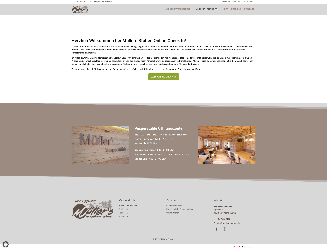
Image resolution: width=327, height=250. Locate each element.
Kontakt (249, 9)
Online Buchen (172, 213)
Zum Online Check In (163, 76)
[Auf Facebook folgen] (217, 229)
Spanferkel (123, 217)
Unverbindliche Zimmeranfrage (179, 209)
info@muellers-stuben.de (228, 223)
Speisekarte (124, 209)
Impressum (249, 2)
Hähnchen (123, 213)
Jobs (225, 9)
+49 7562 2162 (223, 219)
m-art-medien (250, 247)
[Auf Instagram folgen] (224, 229)
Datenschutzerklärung (232, 2)
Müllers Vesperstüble (177, 9)
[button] (5, 244)
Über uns (236, 9)
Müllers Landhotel (207, 9)
